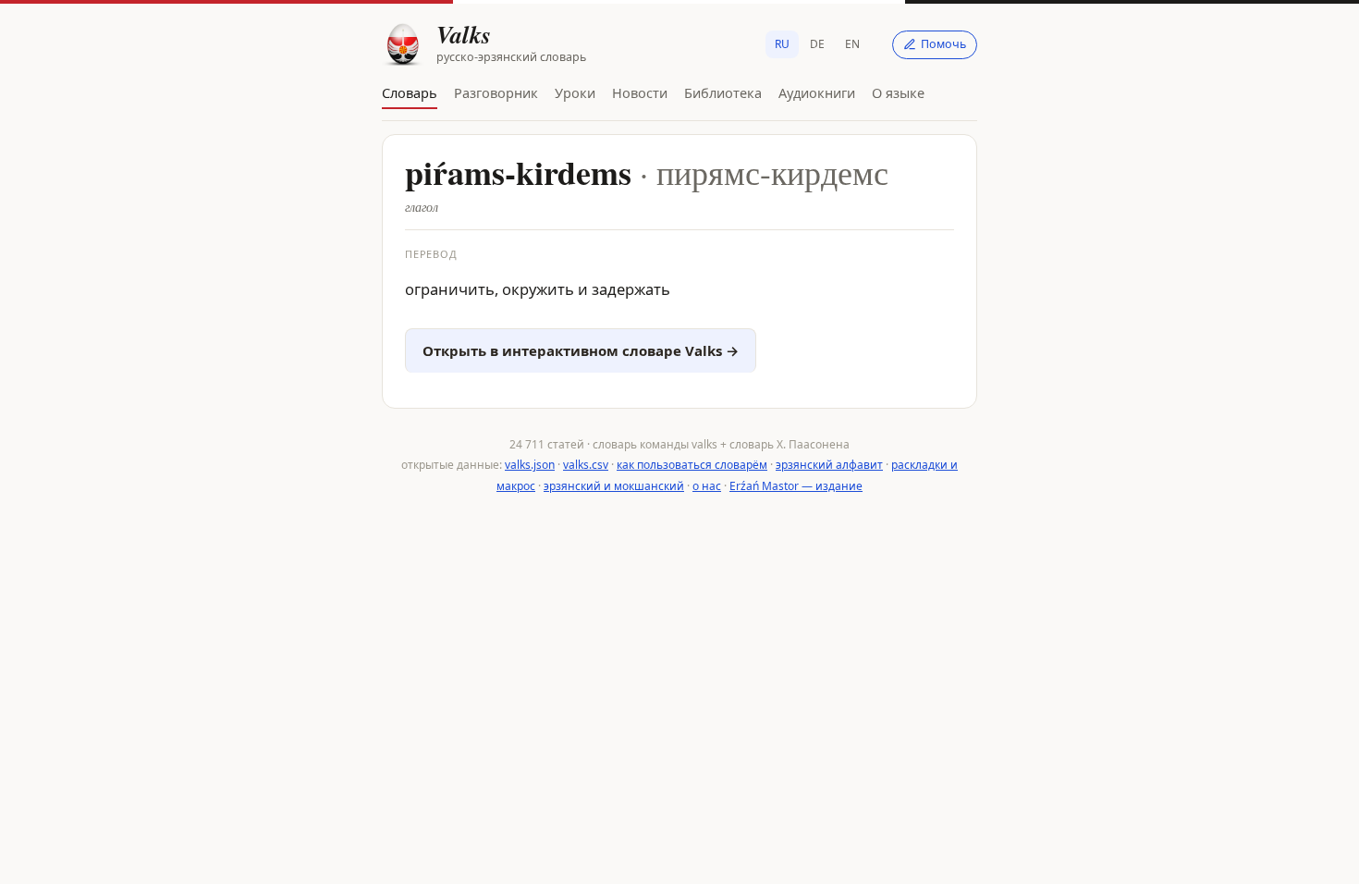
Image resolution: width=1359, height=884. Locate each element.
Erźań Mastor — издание (796, 486)
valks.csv (585, 465)
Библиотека (723, 92)
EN (852, 44)
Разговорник (496, 92)
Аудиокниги (816, 92)
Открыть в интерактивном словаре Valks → (580, 350)
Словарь (409, 92)
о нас (706, 486)
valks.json (530, 465)
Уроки (575, 92)
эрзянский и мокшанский (614, 486)
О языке (898, 92)
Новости (639, 92)
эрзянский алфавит (829, 465)
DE (817, 44)
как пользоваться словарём (692, 465)
